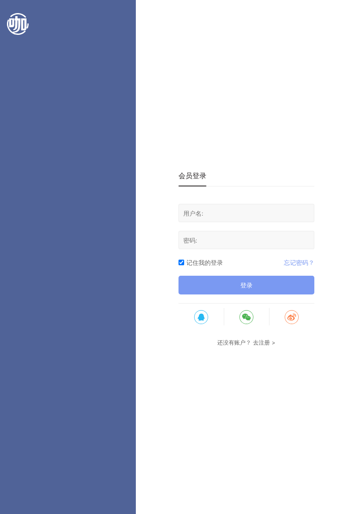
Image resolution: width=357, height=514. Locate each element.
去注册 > (264, 342)
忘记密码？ (299, 262)
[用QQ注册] (201, 317)
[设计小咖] (18, 28)
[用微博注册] (292, 317)
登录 (246, 285)
